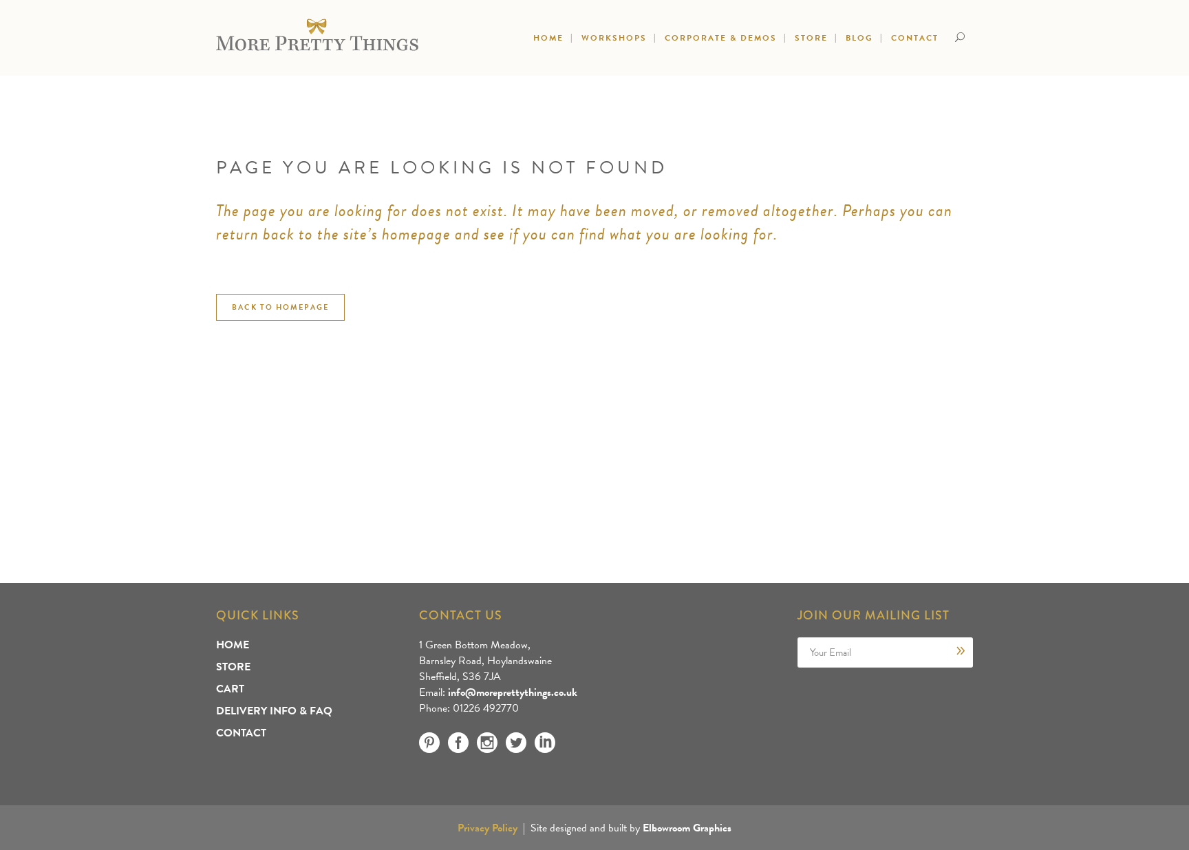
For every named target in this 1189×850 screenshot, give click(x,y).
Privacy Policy (487, 828)
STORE (233, 666)
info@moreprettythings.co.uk (512, 692)
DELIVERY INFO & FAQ (274, 711)
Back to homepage (280, 307)
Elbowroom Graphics (687, 828)
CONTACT (241, 733)
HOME (232, 644)
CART (230, 689)
